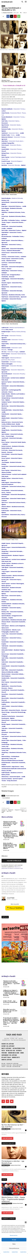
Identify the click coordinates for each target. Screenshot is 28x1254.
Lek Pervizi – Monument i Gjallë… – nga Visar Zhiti (7, 811)
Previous (4, 944)
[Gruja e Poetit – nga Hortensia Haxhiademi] (23, 1003)
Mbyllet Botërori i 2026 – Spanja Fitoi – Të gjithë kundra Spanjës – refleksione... (14, 1199)
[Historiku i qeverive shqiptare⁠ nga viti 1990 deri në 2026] (23, 1012)
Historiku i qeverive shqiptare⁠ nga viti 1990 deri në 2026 (10, 1011)
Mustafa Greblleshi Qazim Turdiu (12, 795)
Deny (14, 1244)
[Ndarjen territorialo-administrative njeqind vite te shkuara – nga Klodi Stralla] (22, 824)
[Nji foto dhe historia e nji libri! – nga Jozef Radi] (14, 1116)
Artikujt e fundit (8, 873)
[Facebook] (8, 16)
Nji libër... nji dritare (6, 1128)
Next (25, 944)
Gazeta (3, 6)
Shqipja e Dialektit (5, 1165)
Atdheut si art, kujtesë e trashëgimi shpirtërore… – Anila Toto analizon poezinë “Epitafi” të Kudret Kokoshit (11, 993)
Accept (14, 1239)
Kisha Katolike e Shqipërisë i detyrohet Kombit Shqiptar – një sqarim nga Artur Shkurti (10, 846)
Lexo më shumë (7, 1138)
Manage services (13, 1235)
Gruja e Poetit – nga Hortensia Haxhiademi (10, 1001)
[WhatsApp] (18, 16)
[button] (25, 1222)
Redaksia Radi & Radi (7, 12)
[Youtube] (11, 1101)
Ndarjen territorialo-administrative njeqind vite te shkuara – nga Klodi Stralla (10, 823)
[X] (11, 16)
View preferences (14, 1248)
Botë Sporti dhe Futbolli (7, 1203)
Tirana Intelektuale (6, 797)
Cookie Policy (6, 1251)
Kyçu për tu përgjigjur (14, 860)
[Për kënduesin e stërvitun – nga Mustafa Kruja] (14, 1153)
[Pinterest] (15, 16)
